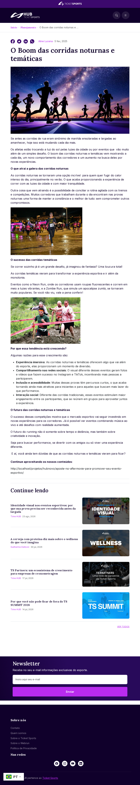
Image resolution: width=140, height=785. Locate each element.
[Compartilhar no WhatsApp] (32, 41)
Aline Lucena (45, 41)
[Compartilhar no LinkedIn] (26, 41)
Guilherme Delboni (20, 547)
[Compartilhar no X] (19, 41)
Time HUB (16, 516)
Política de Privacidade (24, 748)
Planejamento (28, 27)
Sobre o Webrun (20, 743)
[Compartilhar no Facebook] (13, 41)
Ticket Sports (50, 777)
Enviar (70, 691)
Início (14, 27)
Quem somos (18, 733)
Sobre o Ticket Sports (23, 738)
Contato (15, 727)
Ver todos (123, 626)
